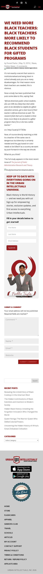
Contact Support (13, 546)
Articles (8, 537)
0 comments (22, 66)
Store (7, 510)
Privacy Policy (11, 550)
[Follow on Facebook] (17, 3)
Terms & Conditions (14, 555)
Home (7, 506)
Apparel (8, 519)
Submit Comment (28, 362)
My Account (10, 541)
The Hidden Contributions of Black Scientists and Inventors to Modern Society (18, 402)
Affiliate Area (11, 564)
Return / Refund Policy (15, 559)
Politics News (9, 66)
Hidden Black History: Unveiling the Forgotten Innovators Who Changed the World (21, 412)
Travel (7, 528)
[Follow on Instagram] (21, 3)
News (34, 63)
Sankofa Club (11, 524)
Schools (8, 533)
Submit (11, 247)
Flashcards (9, 515)
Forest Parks (12, 63)
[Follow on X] (26, 3)
